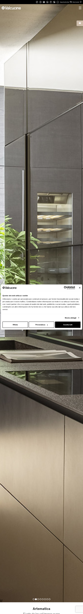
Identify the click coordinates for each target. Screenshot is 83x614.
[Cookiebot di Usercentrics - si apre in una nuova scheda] (65, 287)
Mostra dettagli (70, 318)
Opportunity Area (64, 2)
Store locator (76, 2)
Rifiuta (15, 325)
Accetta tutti (67, 325)
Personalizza (40, 325)
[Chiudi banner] (80, 287)
